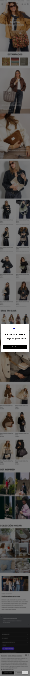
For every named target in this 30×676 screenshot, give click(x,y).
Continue (15, 347)
